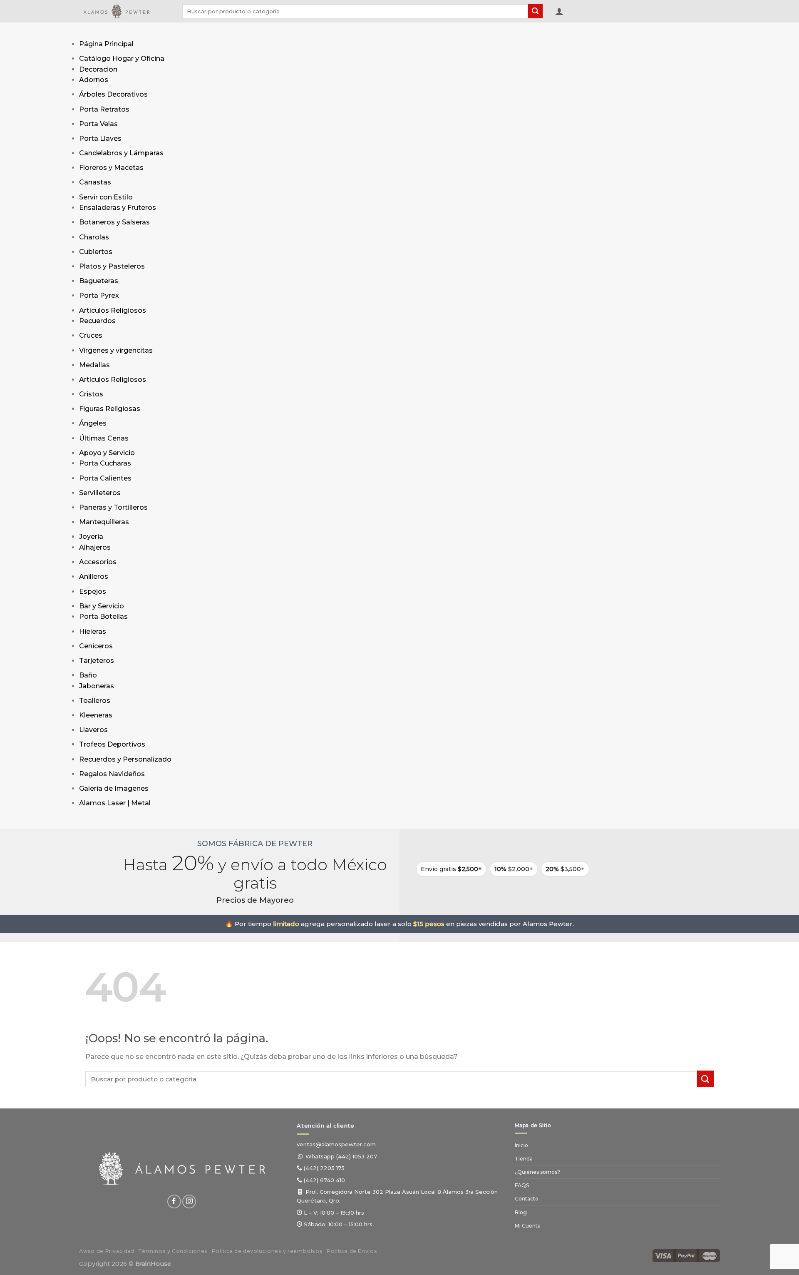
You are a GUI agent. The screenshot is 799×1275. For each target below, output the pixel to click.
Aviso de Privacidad (106, 1251)
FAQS (522, 1185)
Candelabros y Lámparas (121, 153)
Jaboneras (96, 686)
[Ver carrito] (573, 13)
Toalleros (94, 701)
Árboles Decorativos (113, 94)
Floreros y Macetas (111, 168)
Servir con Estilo (106, 197)
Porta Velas (98, 124)
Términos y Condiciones (172, 1251)
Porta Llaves (100, 138)
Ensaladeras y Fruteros (117, 208)
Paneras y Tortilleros (113, 507)
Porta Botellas (103, 616)
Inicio (521, 1145)
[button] (559, 11)
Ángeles (93, 423)
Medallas (94, 365)
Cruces (90, 335)
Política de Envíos (352, 1251)
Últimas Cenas (104, 438)
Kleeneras (95, 715)
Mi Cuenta (528, 1226)
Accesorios (98, 562)
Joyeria (91, 536)
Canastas (95, 182)
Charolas (94, 237)
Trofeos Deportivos (112, 744)
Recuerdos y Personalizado (125, 759)
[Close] (87, 820)
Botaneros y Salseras (114, 222)
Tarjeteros (96, 661)
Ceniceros (96, 646)
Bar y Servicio (101, 606)
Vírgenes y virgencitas (116, 350)
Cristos (91, 394)
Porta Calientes (105, 478)
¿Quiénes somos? (537, 1172)
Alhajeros (95, 547)
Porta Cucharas (105, 463)
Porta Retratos (104, 109)
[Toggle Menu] (87, 30)
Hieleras (92, 631)
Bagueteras (98, 281)
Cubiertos (95, 252)
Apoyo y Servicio (107, 453)
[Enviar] (535, 11)
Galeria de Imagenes (114, 788)
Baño (88, 675)
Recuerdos (97, 321)
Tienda (524, 1158)
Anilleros (93, 576)
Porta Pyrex (99, 295)
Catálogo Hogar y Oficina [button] (121, 58)
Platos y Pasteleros (112, 266)
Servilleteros (100, 493)
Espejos (92, 591)
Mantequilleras (104, 522)
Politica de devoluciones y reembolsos (267, 1251)
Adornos (93, 80)
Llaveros (93, 730)
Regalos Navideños (112, 774)
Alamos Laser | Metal (115, 803)
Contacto (526, 1198)
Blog (521, 1212)
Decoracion (98, 69)
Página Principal (106, 44)
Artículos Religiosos (112, 310)
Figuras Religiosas (109, 409)
